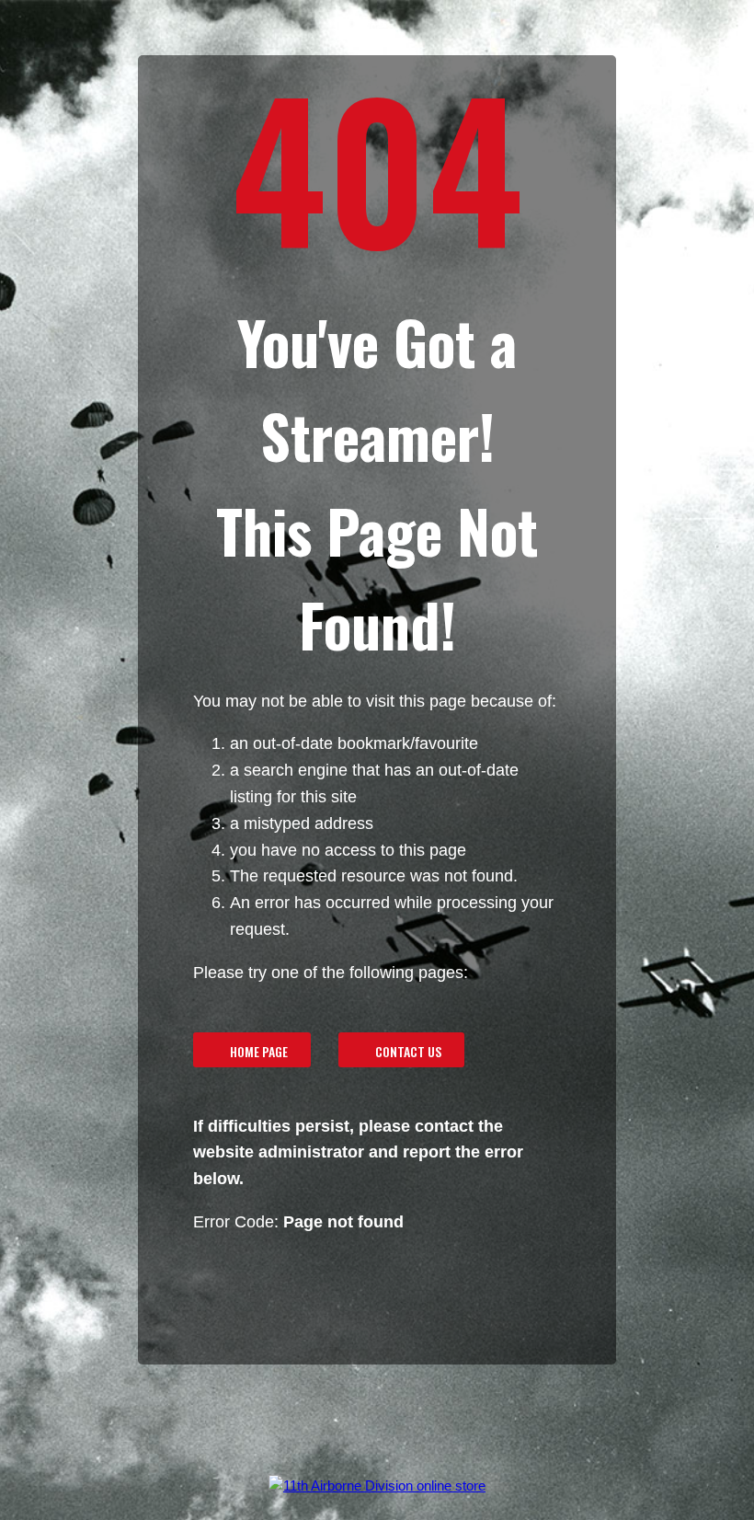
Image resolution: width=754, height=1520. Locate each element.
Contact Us (408, 1051)
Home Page (259, 1051)
